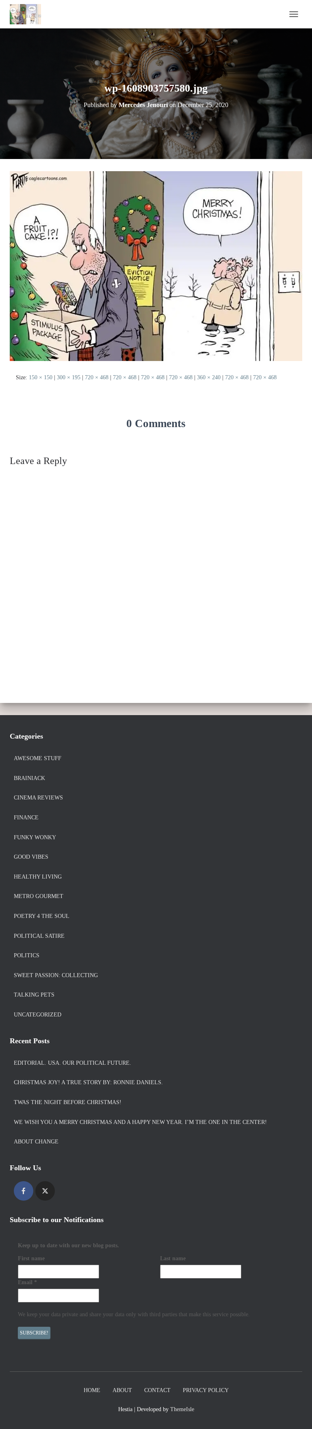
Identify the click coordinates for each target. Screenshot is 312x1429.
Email (27, 1282)
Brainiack (29, 778)
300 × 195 (68, 377)
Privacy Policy (206, 1390)
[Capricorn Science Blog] (28, 14)
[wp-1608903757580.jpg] (156, 265)
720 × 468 (96, 377)
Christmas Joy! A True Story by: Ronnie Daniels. (88, 1082)
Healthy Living (38, 877)
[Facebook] (23, 1191)
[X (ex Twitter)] (45, 1191)
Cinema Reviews (38, 798)
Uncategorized (37, 1015)
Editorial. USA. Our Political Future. (72, 1063)
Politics (26, 955)
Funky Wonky (35, 837)
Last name (173, 1258)
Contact (157, 1390)
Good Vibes (31, 857)
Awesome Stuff (37, 758)
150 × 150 (40, 377)
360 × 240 (209, 377)
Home (92, 1390)
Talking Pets (34, 995)
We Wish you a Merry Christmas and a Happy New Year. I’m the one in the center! (140, 1122)
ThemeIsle (182, 1409)
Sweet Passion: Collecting (56, 975)
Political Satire (39, 936)
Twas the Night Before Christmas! (67, 1102)
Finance (26, 817)
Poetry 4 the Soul (41, 916)
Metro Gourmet (38, 896)
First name (31, 1258)
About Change (36, 1142)
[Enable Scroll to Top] (296, 1413)
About (122, 1390)
